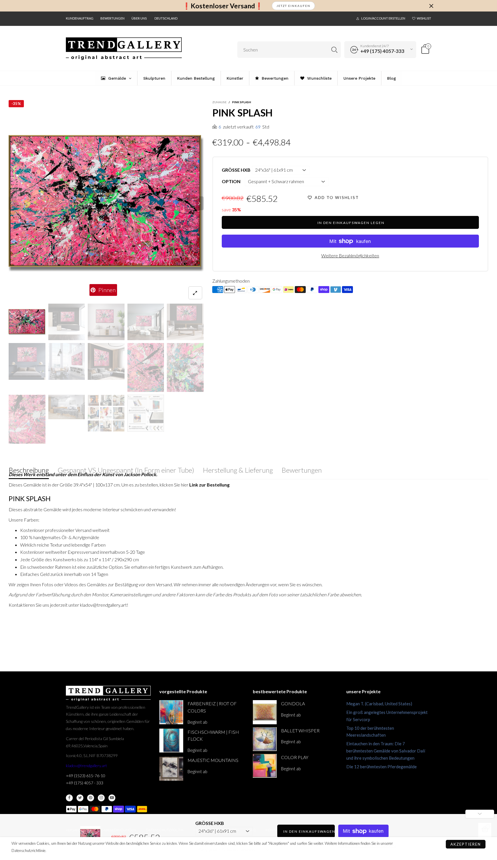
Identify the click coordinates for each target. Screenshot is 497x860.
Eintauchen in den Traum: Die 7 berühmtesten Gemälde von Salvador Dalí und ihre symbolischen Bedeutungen (385, 751)
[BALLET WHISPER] (265, 739)
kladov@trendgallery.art (86, 765)
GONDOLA (293, 703)
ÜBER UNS (139, 18)
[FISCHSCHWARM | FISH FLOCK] (171, 740)
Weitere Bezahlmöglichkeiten (350, 255)
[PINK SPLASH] (106, 203)
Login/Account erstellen (383, 18)
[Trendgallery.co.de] (124, 48)
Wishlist (424, 18)
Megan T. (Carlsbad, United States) (379, 703)
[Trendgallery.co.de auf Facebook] (69, 797)
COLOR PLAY (294, 757)
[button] (13, 203)
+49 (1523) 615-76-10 (85, 775)
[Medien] (195, 292)
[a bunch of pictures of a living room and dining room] (106, 413)
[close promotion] (431, 6)
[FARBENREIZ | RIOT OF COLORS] (171, 712)
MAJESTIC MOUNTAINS (213, 760)
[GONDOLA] (265, 712)
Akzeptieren (465, 844)
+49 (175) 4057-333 (382, 51)
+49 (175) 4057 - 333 (84, 782)
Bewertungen (112, 18)
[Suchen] (334, 49)
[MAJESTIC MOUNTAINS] (171, 769)
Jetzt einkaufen (293, 5)
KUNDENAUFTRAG (79, 18)
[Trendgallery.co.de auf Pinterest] (90, 797)
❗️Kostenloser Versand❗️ (222, 5)
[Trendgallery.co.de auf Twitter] (80, 797)
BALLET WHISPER (300, 730)
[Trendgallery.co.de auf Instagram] (101, 797)
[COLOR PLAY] (265, 766)
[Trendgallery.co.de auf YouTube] (111, 797)
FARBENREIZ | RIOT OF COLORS (212, 707)
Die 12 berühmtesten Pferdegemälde (381, 766)
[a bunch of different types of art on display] (145, 413)
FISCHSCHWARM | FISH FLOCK (213, 735)
